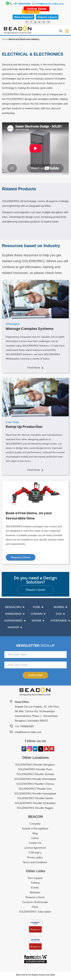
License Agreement (35, 847)
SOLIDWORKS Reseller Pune (35, 769)
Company (34, 823)
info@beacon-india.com (49, 3)
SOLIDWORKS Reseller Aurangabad (35, 793)
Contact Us (35, 842)
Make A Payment (23, 17)
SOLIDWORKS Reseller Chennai (35, 783)
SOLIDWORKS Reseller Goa (35, 788)
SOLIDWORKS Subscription (35, 911)
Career (35, 838)
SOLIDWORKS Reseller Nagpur (35, 807)
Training (35, 882)
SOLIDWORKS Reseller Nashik (35, 798)
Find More (33, 367)
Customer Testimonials (35, 902)
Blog (35, 833)
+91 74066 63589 (21, 3)
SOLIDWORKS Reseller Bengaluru (35, 764)
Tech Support (35, 878)
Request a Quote (47, 17)
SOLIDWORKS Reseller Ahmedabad (35, 778)
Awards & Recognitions (35, 828)
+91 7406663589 (24, 726)
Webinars (35, 892)
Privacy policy (35, 857)
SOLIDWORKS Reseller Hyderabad (35, 803)
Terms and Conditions (35, 862)
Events (35, 887)
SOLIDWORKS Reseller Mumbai (35, 774)
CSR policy (35, 852)
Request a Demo (20, 557)
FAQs (35, 906)
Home (5, 39)
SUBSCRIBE (35, 675)
